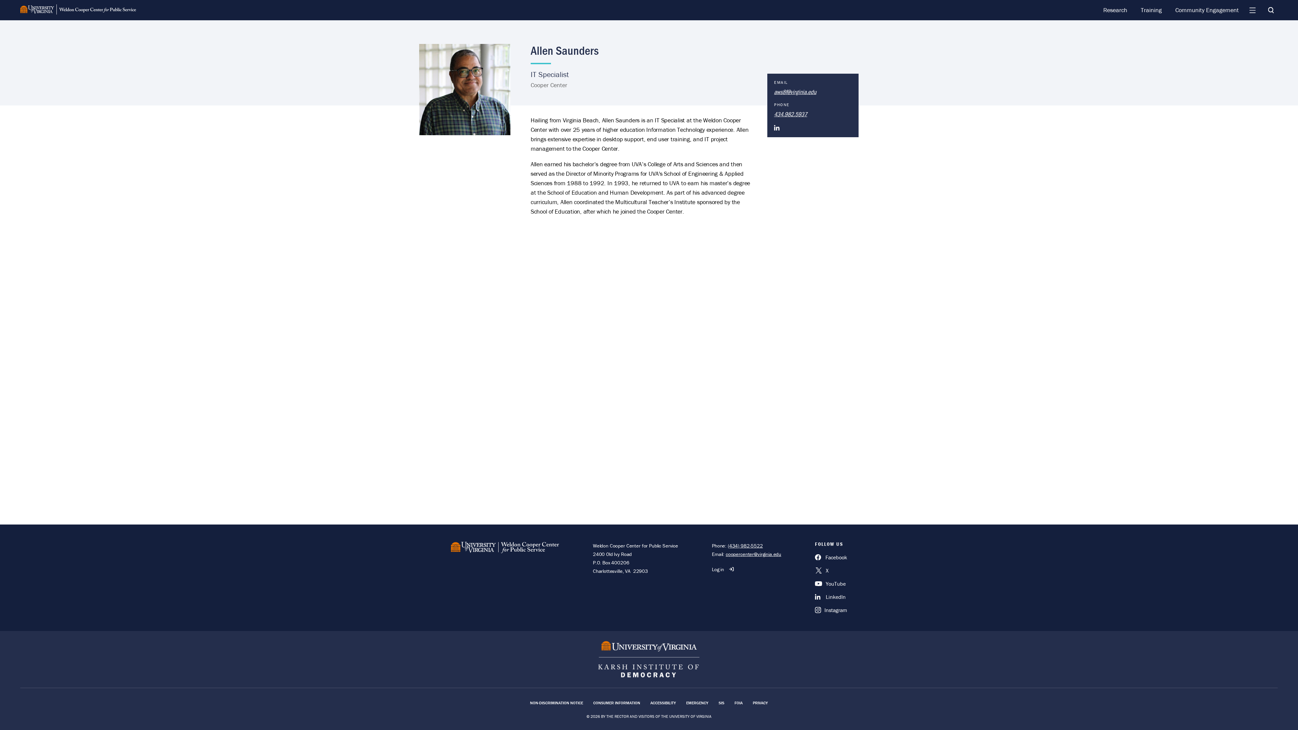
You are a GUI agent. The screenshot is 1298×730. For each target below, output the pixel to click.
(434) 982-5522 (745, 545)
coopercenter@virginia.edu (753, 554)
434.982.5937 (790, 114)
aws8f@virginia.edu (795, 92)
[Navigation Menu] (1252, 10)
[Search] (1271, 10)
